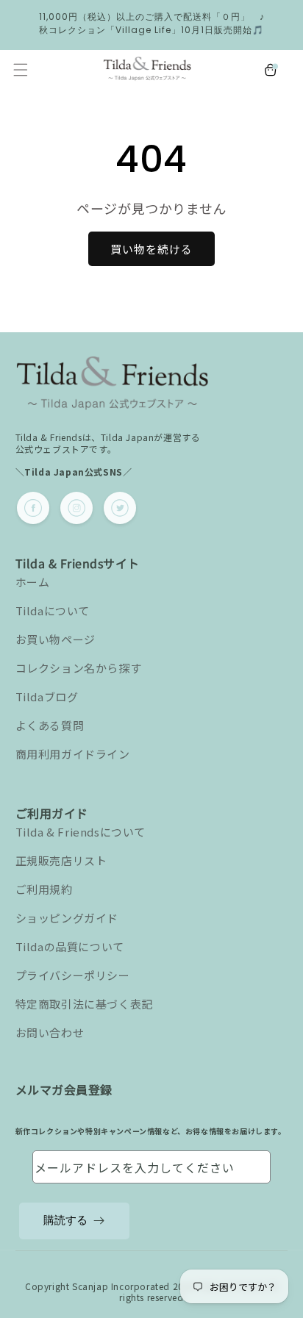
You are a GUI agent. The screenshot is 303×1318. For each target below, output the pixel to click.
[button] (20, 69)
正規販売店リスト (61, 860)
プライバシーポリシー (72, 975)
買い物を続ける (151, 249)
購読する (65, 1220)
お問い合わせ (50, 1032)
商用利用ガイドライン (72, 754)
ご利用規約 (44, 889)
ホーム (32, 582)
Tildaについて (52, 610)
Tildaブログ (47, 696)
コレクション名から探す (78, 668)
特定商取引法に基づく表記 (84, 1003)
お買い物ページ (55, 639)
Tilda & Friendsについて (80, 831)
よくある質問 (50, 725)
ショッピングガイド (66, 917)
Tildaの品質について (69, 946)
